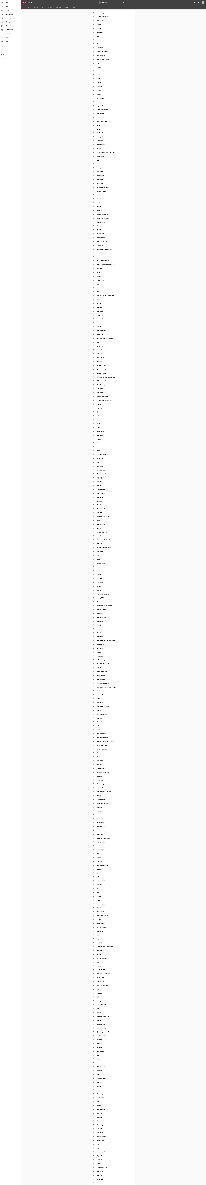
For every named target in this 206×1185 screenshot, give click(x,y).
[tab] (28, 7)
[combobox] (112, 3)
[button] (10, 3)
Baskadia (28, 3)
